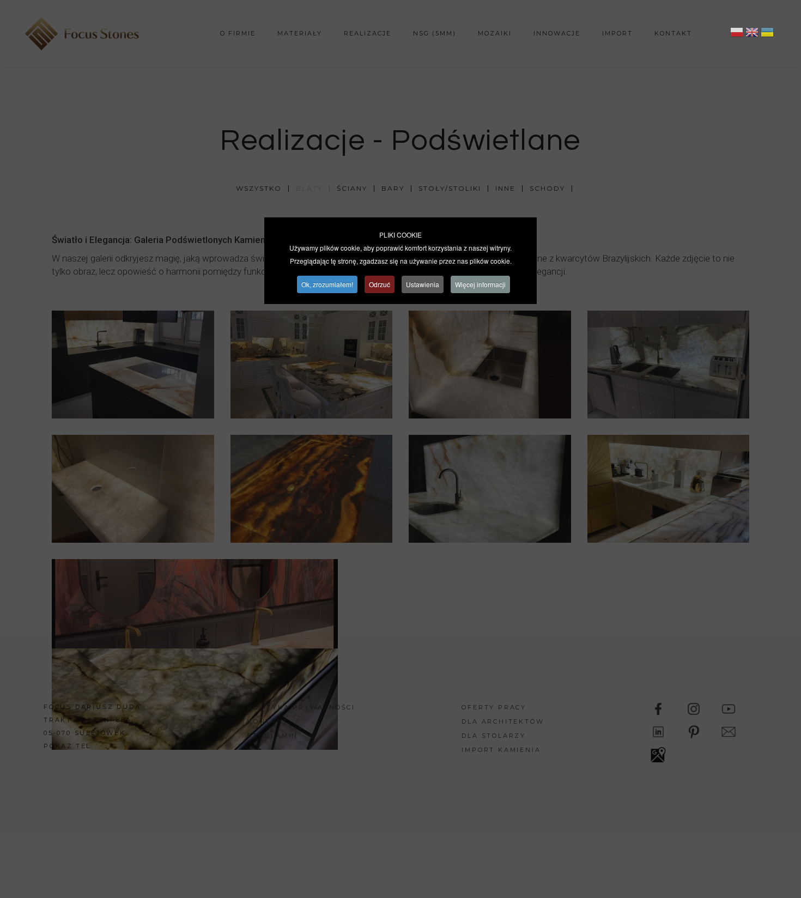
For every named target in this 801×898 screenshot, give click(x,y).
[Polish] (736, 34)
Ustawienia (422, 284)
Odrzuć (379, 284)
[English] (751, 34)
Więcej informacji (480, 284)
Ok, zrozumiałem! (327, 284)
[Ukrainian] (767, 34)
